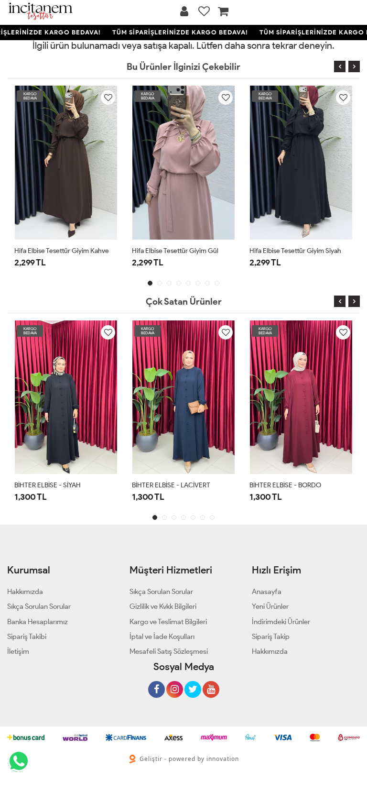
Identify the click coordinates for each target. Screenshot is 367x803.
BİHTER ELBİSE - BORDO (285, 485)
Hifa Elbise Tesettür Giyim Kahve (61, 251)
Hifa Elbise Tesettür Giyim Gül (175, 251)
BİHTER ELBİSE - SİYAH (47, 485)
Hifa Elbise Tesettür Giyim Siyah (295, 251)
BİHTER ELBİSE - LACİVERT (171, 485)
